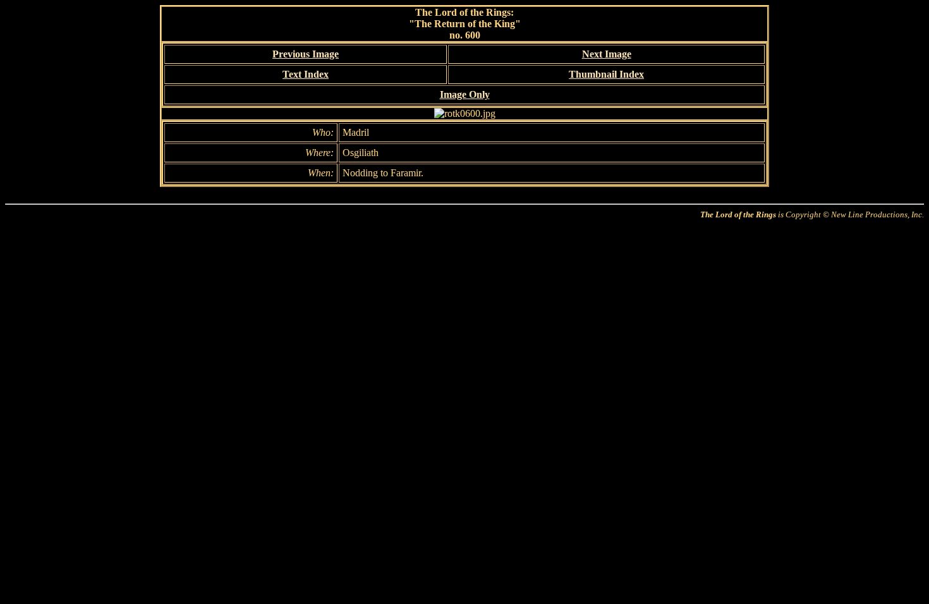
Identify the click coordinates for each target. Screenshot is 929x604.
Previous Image (305, 54)
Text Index (305, 74)
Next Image (606, 54)
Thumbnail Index (606, 74)
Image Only (465, 94)
